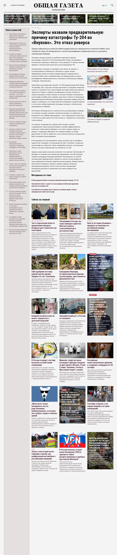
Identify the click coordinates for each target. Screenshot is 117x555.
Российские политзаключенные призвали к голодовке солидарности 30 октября (100, 364)
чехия (33, 449)
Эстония (89, 221)
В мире (64, 390)
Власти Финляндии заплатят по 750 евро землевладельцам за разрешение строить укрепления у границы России (100, 444)
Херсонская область (37, 221)
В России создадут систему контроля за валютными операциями (43, 362)
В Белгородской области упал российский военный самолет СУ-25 (55, 180)
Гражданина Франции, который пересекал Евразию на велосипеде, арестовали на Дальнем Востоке (72, 275)
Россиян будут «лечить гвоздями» (99, 87)
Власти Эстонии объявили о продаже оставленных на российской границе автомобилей (99, 226)
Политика (93, 254)
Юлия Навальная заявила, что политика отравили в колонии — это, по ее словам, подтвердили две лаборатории (99, 262)
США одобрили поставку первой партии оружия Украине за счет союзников (43, 274)
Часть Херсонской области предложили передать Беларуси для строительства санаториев (44, 226)
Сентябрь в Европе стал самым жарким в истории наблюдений (98, 406)
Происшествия (58, 10)
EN (106, 5)
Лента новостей (13, 30)
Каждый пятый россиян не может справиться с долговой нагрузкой (43, 318)
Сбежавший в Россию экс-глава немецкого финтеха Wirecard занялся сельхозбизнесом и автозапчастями (70, 226)
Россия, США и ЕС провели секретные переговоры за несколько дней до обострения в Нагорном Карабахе (70, 398)
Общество (93, 295)
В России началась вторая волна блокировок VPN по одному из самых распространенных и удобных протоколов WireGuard (72, 454)
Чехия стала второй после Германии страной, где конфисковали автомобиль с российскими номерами (44, 455)
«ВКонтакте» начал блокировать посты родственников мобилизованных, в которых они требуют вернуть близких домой (44, 410)
